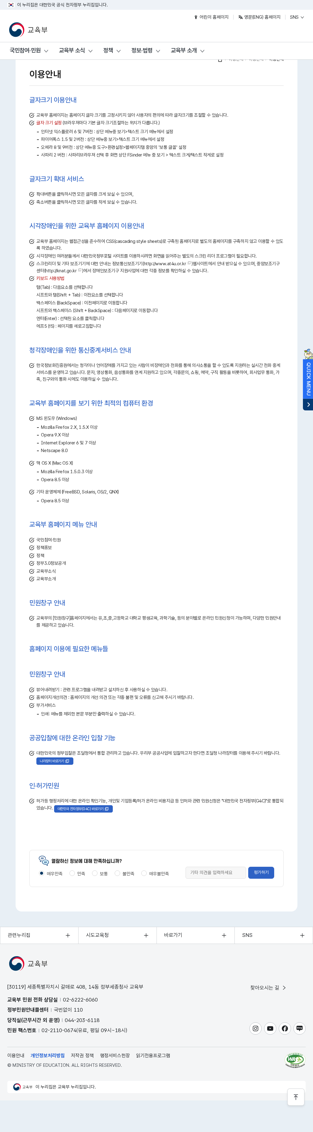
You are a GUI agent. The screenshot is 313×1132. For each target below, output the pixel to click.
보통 (104, 874)
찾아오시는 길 (265, 988)
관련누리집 (19, 935)
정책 (108, 50)
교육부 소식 (72, 50)
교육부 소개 (184, 50)
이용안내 (15, 1055)
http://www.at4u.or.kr (165, 263)
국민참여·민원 (25, 50)
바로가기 (173, 935)
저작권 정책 (82, 1055)
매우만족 (55, 874)
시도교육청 (97, 935)
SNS (295, 17)
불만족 (128, 874)
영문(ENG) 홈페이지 (262, 17)
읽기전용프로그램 (153, 1055)
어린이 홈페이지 (213, 17)
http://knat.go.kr (60, 271)
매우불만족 (159, 874)
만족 (81, 874)
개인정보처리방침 (48, 1055)
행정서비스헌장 (115, 1055)
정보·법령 (142, 50)
